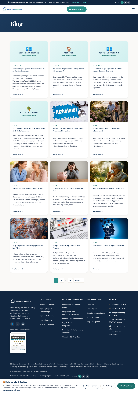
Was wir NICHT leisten (71, 337)
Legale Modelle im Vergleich (69, 324)
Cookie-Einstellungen (62, 376)
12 (70, 280)
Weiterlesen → (18, 94)
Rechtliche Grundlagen (96, 313)
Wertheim (52, 364)
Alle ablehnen (91, 386)
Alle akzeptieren (126, 386)
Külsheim (99, 364)
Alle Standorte (43, 364)
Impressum (14, 376)
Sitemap (33, 376)
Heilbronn (71, 367)
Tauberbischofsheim (88, 364)
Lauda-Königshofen (45, 367)
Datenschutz (24, 376)
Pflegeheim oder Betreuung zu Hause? (70, 313)
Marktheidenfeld (74, 364)
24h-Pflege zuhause (47, 305)
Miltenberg (107, 364)
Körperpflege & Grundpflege (46, 310)
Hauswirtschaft (46, 320)
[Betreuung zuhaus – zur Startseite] (12, 9)
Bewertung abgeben (45, 376)
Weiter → (79, 280)
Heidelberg (103, 367)
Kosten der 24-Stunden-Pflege (71, 306)
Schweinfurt (33, 367)
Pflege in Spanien (47, 324)
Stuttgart (79, 367)
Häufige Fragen (93, 317)
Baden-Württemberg (60, 367)
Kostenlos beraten (76, 9)
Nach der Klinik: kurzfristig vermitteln (72, 331)
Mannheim (87, 367)
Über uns (90, 305)
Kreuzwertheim (62, 364)
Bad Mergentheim (118, 364)
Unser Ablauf (92, 309)
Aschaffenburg (23, 367)
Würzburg (13, 367)
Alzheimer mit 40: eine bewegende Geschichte (108, 246)
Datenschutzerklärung (11, 390)
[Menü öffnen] (133, 9)
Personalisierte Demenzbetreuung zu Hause (27, 188)
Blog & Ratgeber (93, 322)
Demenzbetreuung (47, 316)
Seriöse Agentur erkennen (72, 319)
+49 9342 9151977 (79, 2)
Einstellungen (108, 386)
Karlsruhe (95, 367)
